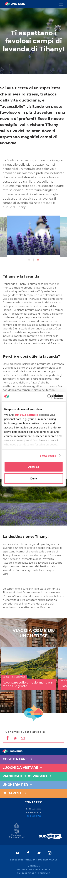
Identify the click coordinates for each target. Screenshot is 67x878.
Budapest (13, 793)
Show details (48, 455)
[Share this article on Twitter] (15, 738)
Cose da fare (16, 759)
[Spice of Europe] (50, 836)
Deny (33, 478)
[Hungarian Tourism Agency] (17, 831)
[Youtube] (17, 853)
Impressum (33, 866)
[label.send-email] (23, 738)
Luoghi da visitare (21, 768)
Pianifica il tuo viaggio (25, 776)
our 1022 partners (26, 414)
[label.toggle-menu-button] (63, 4)
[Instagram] (49, 853)
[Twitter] (39, 853)
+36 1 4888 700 (33, 816)
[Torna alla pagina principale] (14, 4)
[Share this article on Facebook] (7, 738)
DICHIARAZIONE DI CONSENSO (33, 873)
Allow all (33, 466)
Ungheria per (16, 785)
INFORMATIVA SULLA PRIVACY (33, 870)
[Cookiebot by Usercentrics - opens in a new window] (48, 396)
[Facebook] (28, 853)
